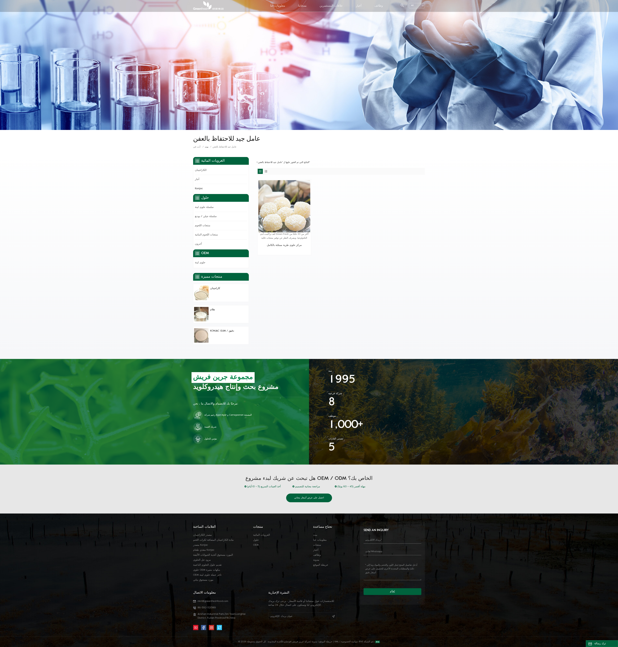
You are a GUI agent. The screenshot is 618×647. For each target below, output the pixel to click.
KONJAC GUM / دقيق (222, 331)
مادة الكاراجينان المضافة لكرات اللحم (213, 540)
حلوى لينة (200, 262)
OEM (256, 545)
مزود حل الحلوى (202, 560)
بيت (206, 147)
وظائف (379, 6)
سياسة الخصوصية (349, 642)
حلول (256, 540)
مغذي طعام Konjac (203, 550)
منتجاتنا (302, 6)
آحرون (198, 244)
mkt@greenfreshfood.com (213, 601)
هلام (212, 309)
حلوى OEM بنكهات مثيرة (206, 570)
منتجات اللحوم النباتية (206, 234)
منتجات (317, 545)
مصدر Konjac (200, 545)
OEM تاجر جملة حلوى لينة (207, 575)
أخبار (358, 6)
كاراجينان (215, 288)
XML (336, 642)
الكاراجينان (200, 170)
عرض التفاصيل (284, 251)
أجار (197, 179)
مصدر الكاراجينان (202, 535)
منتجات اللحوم (202, 225)
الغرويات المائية (261, 535)
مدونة (316, 560)
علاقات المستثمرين (331, 6)
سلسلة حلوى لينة (204, 207)
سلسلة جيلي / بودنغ (206, 216)
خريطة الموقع (320, 565)
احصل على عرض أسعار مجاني (309, 498)
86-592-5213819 (207, 607)
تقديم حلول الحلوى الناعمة (207, 565)
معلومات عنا (277, 6)
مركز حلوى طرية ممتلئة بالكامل (284, 245)
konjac (199, 188)
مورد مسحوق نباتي (203, 580)
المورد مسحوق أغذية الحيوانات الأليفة (213, 555)
